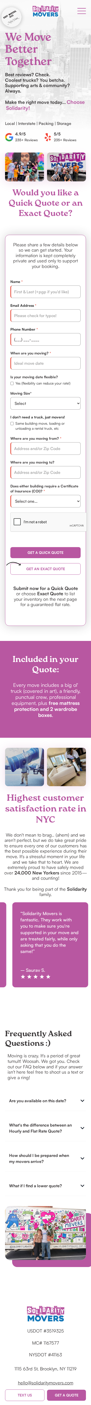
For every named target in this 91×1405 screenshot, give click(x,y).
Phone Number (22, 329)
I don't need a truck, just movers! (37, 417)
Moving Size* (21, 393)
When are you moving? (29, 353)
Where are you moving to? (32, 462)
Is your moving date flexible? (34, 377)
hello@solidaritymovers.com (45, 1382)
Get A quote (66, 1395)
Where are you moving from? (34, 438)
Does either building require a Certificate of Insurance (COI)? (44, 488)
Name (15, 281)
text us (25, 1395)
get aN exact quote (45, 569)
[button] (81, 11)
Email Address (22, 305)
